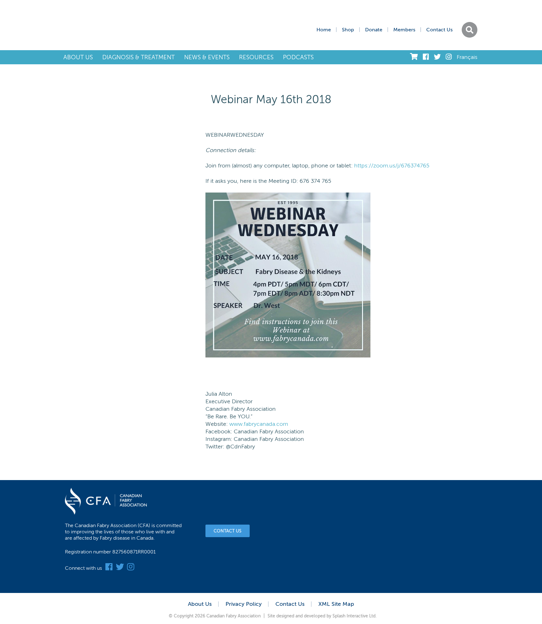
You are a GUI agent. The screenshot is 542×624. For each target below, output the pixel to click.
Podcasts (298, 57)
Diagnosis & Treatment (138, 57)
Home (323, 30)
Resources (256, 57)
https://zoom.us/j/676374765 (391, 165)
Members (404, 30)
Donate (373, 30)
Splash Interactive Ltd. (354, 616)
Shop (348, 30)
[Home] (122, 25)
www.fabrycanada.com (258, 424)
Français (467, 57)
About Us (78, 57)
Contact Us (439, 30)
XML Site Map (336, 604)
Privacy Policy (244, 604)
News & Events (207, 57)
